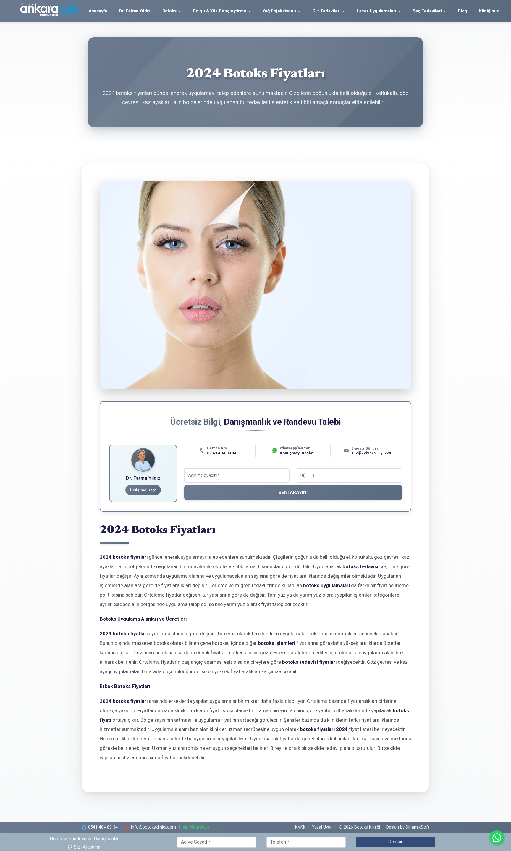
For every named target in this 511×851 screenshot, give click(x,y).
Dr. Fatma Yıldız (135, 11)
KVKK (300, 827)
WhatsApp (199, 827)
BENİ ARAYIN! (293, 492)
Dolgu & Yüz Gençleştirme (219, 11)
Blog (462, 11)
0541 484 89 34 (103, 827)
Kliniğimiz (489, 11)
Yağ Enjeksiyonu (279, 11)
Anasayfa (98, 11)
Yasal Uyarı (322, 827)
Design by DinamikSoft (407, 827)
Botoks (169, 11)
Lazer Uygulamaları (376, 11)
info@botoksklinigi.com (153, 827)
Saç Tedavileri (427, 11)
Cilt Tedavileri (326, 11)
